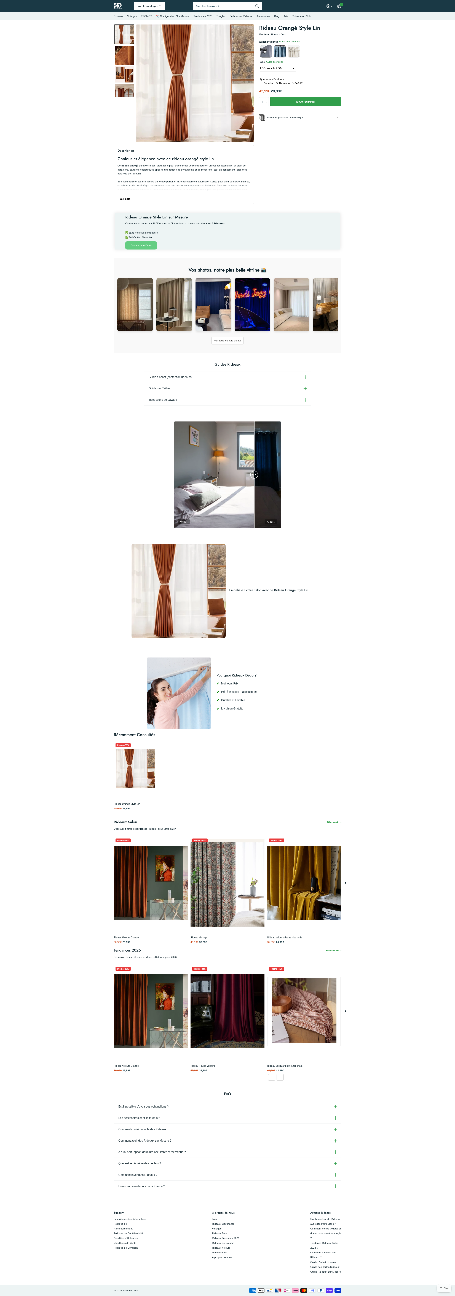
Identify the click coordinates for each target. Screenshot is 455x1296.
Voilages (132, 16)
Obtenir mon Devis (141, 245)
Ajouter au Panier (305, 101)
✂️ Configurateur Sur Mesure (172, 16)
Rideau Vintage (199, 937)
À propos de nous (223, 1213)
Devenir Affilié (219, 1252)
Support (119, 1213)
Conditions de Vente (125, 1243)
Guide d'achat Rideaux (323, 1262)
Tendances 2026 (203, 16)
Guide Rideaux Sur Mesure (325, 1271)
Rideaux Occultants (223, 1223)
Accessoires (263, 16)
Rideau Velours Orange (126, 937)
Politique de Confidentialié (128, 1233)
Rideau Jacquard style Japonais (285, 1065)
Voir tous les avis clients (227, 340)
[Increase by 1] (267, 98)
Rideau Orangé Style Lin (127, 803)
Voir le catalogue (148, 6)
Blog (276, 16)
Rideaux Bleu (219, 1233)
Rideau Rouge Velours (203, 1065)
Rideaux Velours (221, 1247)
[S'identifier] (329, 6)
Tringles (220, 16)
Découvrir (333, 822)
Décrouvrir (332, 950)
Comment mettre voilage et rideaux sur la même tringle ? (325, 1233)
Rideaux (118, 16)
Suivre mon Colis (301, 16)
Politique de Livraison (126, 1247)
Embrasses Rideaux (241, 16)
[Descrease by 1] (267, 105)
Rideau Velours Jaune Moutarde (284, 937)
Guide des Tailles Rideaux (324, 1266)
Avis (285, 16)
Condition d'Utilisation (126, 1238)
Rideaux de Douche (223, 1243)
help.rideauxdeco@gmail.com (130, 1219)
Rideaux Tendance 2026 (225, 1238)
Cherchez (257, 6)
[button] (124, 34)
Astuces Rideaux (320, 1213)
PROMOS (146, 16)
